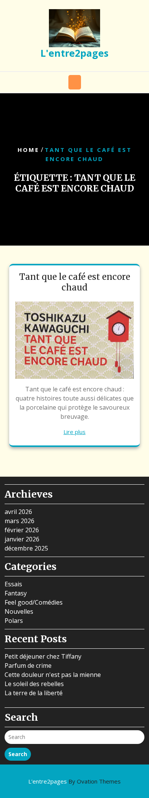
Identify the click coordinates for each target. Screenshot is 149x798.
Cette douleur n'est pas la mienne (53, 674)
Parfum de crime (28, 665)
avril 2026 (18, 512)
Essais (13, 584)
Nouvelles (19, 611)
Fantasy (16, 593)
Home (28, 150)
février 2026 (22, 530)
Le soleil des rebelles (34, 684)
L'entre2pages (74, 52)
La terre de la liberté (34, 693)
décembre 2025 (26, 548)
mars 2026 (19, 521)
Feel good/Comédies (34, 602)
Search (17, 754)
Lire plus (74, 432)
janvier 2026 (22, 539)
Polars (14, 620)
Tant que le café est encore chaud (74, 282)
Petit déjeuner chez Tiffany (43, 656)
